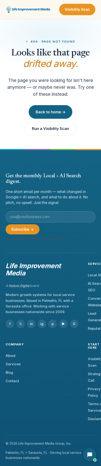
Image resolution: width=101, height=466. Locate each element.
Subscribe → (22, 229)
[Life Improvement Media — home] (28, 9)
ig (41, 324)
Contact (12, 381)
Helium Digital (19, 286)
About (11, 356)
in (31, 324)
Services (13, 364)
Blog (9, 372)
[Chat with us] (89, 454)
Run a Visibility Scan (50, 128)
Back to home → (51, 112)
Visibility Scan (77, 9)
